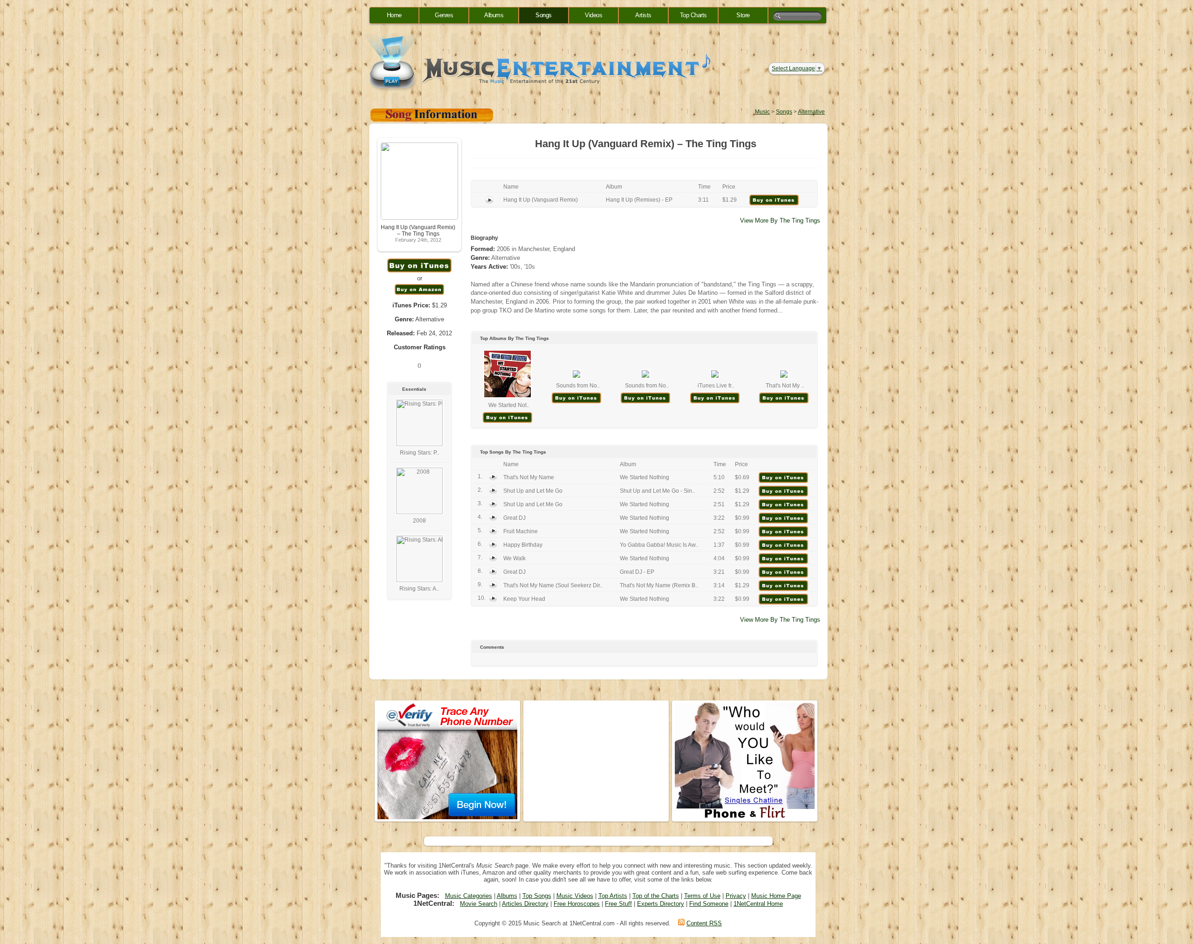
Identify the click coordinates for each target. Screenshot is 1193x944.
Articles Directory (525, 903)
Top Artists (612, 895)
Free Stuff (618, 903)
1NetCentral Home (758, 903)
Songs (543, 15)
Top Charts (693, 15)
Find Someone (708, 903)
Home (394, 15)
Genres (444, 15)
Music (762, 112)
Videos (593, 15)
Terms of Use (702, 895)
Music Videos (574, 895)
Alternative (811, 112)
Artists (643, 15)
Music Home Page (776, 895)
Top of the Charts (655, 895)
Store (743, 15)
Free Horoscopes (577, 903)
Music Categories (468, 895)
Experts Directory (660, 903)
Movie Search (478, 903)
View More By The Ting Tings (780, 220)
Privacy (736, 895)
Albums (493, 15)
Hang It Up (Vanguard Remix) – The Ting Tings (418, 230)
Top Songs (536, 895)
